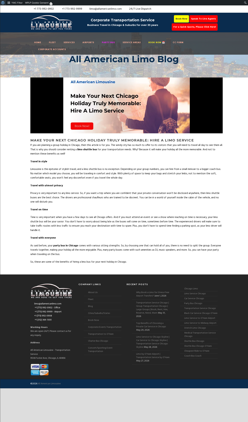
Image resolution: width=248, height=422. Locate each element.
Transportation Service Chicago (200, 308)
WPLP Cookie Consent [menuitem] (37, 2)
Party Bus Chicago (193, 303)
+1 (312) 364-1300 (43, 320)
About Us (93, 292)
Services (69, 42)
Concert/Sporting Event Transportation (100, 349)
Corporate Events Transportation (104, 327)
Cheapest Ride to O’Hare (196, 351)
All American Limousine (49, 384)
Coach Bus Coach (192, 356)
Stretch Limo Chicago (195, 328)
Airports (88, 42)
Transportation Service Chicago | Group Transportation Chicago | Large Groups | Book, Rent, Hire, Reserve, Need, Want (152, 308)
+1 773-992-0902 (43, 9)
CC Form (178, 42)
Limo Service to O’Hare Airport (199, 318)
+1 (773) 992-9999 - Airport (48, 312)
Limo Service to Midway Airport (200, 323)
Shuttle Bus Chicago (194, 341)
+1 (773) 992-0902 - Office (47, 308)
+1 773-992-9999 (71, 9)
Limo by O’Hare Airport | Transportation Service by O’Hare (153, 355)
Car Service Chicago (194, 299)
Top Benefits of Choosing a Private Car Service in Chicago (151, 325)
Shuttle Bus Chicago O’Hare (198, 346)
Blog (90, 306)
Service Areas (132, 42)
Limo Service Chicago (195, 294)
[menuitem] (3, 2)
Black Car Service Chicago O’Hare (200, 313)
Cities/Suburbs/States (99, 313)
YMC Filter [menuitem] (17, 2)
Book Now (181, 19)
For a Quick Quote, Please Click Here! (194, 27)
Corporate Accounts (52, 49)
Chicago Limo (191, 289)
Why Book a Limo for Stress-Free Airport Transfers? (152, 294)
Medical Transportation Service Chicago (200, 334)
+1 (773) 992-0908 (43, 316)
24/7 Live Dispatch (140, 9)
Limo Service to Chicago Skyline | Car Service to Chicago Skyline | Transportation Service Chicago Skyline (152, 342)
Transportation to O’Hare (101, 334)
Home (37, 42)
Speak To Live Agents (203, 19)
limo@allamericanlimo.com (105, 9)
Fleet (52, 42)
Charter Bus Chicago (98, 341)
